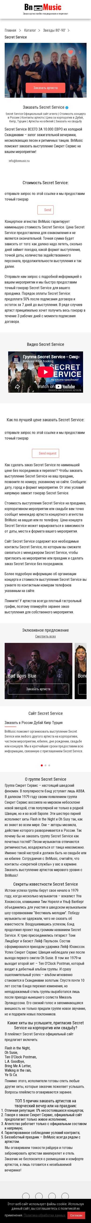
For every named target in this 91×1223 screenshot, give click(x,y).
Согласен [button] (76, 1215)
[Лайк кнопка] (70, 52)
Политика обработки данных (45, 1215)
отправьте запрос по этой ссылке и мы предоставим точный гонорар (45, 201)
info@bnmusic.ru (19, 161)
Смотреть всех (45, 636)
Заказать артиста (38, 689)
